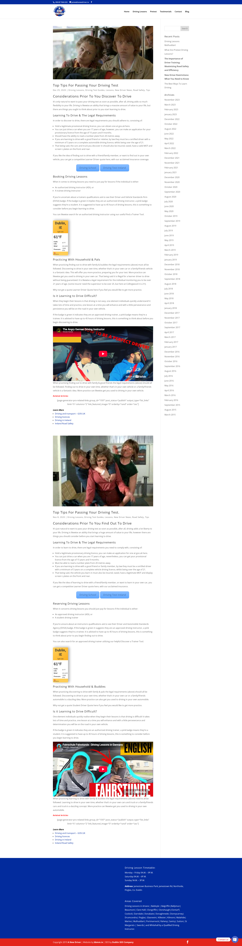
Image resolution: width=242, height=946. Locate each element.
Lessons (110, 90)
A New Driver (74, 942)
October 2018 (170, 274)
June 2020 (169, 206)
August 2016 (170, 371)
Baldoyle (155, 906)
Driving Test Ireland (114, 168)
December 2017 (171, 313)
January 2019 (170, 259)
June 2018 (169, 293)
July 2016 (168, 376)
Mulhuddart (139, 921)
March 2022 (170, 148)
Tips (148, 90)
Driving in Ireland (63, 420)
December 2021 (171, 158)
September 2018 (172, 279)
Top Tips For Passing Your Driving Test (85, 85)
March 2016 (170, 395)
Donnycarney (176, 913)
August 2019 (170, 225)
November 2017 (172, 317)
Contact (178, 12)
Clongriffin (152, 909)
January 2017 (170, 346)
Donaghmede (162, 913)
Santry (172, 921)
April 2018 (169, 303)
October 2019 (170, 216)
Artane (146, 906)
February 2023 (171, 109)
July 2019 (168, 230)
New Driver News (123, 90)
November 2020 (172, 182)
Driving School (87, 168)
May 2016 (168, 385)
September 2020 (172, 191)
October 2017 (170, 322)
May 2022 (168, 138)
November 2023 (172, 99)
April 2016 (169, 390)
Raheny (164, 921)
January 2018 (170, 308)
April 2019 (169, 245)
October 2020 (170, 187)
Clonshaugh (164, 909)
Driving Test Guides (95, 90)
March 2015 (170, 414)
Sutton (180, 921)
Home (126, 12)
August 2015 (170, 409)
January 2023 (170, 114)
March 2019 (170, 250)
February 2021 (171, 167)
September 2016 (172, 366)
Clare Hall (140, 909)
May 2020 (168, 211)
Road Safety (139, 90)
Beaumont (130, 909)
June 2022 (169, 133)
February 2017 (171, 342)
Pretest (153, 12)
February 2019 (171, 254)
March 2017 (170, 337)
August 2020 (170, 196)
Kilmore (171, 917)
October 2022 (170, 124)
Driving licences (62, 417)
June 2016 (169, 380)
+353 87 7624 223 (61, 2)
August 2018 (170, 284)
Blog (187, 12)
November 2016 (172, 356)
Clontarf (175, 909)
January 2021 (170, 172)
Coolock (128, 913)
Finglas (142, 917)
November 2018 (172, 269)
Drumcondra (131, 917)
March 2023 (170, 104)
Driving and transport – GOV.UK (70, 413)
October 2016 (170, 361)
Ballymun (175, 906)
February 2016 (171, 400)
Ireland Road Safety (64, 423)
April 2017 (169, 332)
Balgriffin (165, 906)
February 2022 (171, 153)
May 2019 (168, 240)
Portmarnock (152, 921)
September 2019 (172, 221)
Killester (162, 917)
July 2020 (168, 201)
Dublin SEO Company (122, 942)
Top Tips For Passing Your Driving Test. (86, 512)
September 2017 (172, 327)
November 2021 (172, 162)
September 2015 (172, 405)
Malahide (180, 917)
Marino (128, 921)
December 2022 (171, 119)
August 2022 (170, 129)
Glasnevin (151, 917)
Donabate (149, 913)
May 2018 (168, 298)
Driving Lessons (140, 12)
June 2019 (169, 235)
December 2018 (171, 264)
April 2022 (169, 143)
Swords (140, 925)
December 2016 (171, 351)
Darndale (138, 913)
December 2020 (171, 177)
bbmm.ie (98, 942)
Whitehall (154, 925)
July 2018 (168, 288)
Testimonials (165, 12)
